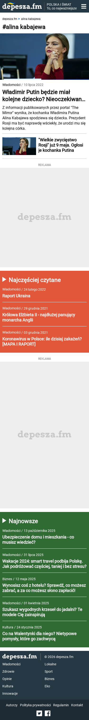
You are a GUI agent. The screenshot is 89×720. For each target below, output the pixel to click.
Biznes (49, 679)
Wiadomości (11, 85)
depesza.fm (9, 19)
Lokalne (50, 664)
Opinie (7, 679)
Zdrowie (8, 671)
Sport (49, 671)
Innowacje (10, 693)
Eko (47, 686)
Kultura (7, 686)
